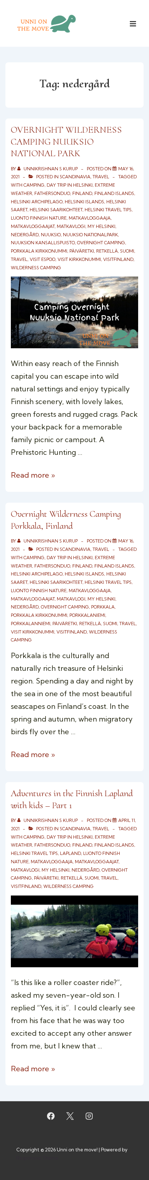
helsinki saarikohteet (56, 209)
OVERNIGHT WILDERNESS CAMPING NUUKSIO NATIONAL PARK (66, 141)
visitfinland (118, 259)
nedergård (25, 234)
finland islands (114, 193)
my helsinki (101, 226)
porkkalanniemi (30, 623)
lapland (70, 853)
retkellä (107, 251)
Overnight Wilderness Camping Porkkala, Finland (66, 519)
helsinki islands (84, 201)
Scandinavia (75, 176)
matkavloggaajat (33, 226)
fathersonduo (52, 193)
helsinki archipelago (37, 201)
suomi (127, 251)
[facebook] (51, 1116)
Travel (101, 176)
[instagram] (89, 1116)
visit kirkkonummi (79, 259)
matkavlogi (71, 226)
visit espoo (42, 259)
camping (34, 185)
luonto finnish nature (39, 218)
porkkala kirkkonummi (39, 251)
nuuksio (51, 234)
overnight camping (101, 242)
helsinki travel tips (108, 209)
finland (82, 193)
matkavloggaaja (90, 218)
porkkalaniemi (87, 615)
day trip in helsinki (70, 185)
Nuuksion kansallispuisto (43, 242)
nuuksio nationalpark (90, 234)
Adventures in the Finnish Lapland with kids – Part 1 (72, 799)
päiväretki (81, 251)
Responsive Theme (37, 1158)
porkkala (103, 607)
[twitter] (70, 1116)
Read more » (33, 474)
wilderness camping (36, 267)
